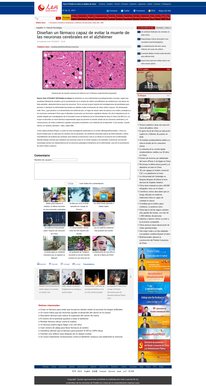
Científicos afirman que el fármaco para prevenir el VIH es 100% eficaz (71, 331)
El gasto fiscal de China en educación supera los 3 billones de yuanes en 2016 (154, 134)
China (74, 17)
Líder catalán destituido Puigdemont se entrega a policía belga (71, 289)
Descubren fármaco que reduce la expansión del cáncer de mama (69, 315)
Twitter (127, 11)
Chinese (102, 4)
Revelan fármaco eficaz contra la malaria (58, 321)
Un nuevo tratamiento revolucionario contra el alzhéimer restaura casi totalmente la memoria (81, 337)
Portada (66, 17)
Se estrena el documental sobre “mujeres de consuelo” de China (54, 231)
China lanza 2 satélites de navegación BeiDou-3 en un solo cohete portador (94, 289)
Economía (82, 17)
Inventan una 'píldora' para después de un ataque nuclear (66, 334)
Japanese (142, 4)
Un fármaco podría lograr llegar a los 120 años (61, 325)
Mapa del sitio (165, 11)
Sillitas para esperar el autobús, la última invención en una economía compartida (54, 206)
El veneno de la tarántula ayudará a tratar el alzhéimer (64, 318)
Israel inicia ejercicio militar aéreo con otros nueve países (155, 62)
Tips (168, 17)
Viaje (152, 17)
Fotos (157, 17)
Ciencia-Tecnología (54, 28)
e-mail (78, 264)
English (110, 4)
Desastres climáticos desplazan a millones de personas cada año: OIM (76, 23)
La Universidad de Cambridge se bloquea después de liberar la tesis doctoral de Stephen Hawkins (153, 179)
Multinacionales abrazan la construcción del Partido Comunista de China (153, 240)
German (157, 4)
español (39, 28)
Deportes (128, 17)
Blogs (161, 367)
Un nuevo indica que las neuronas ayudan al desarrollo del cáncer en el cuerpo (75, 312)
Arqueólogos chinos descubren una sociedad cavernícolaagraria (154, 40)
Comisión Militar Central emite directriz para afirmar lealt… (156, 55)
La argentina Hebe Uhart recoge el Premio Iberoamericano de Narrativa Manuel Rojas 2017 (116, 292)
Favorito (55, 264)
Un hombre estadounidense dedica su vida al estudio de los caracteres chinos (154, 143)
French (117, 4)
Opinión (111, 17)
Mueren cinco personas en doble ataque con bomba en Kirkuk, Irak (49, 289)
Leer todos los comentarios (91, 183)
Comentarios (88, 264)
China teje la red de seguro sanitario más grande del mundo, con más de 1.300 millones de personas (154, 213)
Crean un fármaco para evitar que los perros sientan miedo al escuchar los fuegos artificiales (81, 309)
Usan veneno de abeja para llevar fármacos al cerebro (64, 328)
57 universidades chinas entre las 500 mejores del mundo (79, 231)
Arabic (149, 4)
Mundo (91, 17)
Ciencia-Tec (103, 367)
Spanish (133, 4)
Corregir (66, 264)
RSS (153, 11)
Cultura (136, 17)
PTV (163, 17)
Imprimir (43, 264)
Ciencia (119, 17)
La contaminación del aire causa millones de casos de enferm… (153, 47)
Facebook (140, 11)
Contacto (113, 11)
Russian (125, 4)
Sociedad (145, 17)
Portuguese (166, 4)
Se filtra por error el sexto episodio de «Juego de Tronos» (79, 206)
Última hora (40, 23)
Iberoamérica (101, 17)
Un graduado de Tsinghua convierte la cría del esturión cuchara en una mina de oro (79, 255)
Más (168, 69)
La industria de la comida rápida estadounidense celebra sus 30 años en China (154, 152)
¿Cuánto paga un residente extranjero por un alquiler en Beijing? (54, 255)
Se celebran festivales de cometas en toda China (155, 33)
